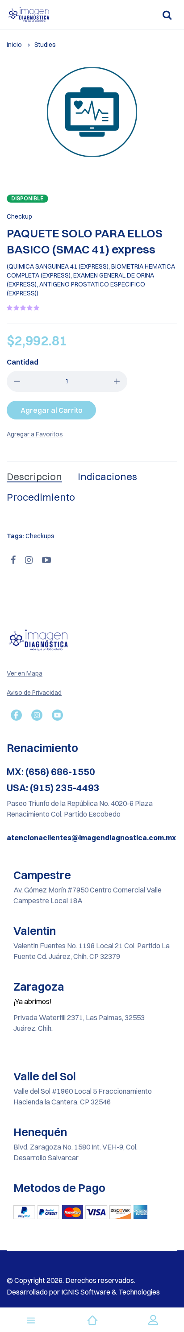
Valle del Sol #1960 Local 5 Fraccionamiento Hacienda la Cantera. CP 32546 (82, 1096)
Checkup (19, 216)
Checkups (39, 536)
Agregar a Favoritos (35, 434)
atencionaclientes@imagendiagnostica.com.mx (91, 837)
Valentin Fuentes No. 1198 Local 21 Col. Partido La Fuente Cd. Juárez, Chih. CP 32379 (91, 951)
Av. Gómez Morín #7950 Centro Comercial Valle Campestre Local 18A (87, 895)
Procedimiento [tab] (41, 497)
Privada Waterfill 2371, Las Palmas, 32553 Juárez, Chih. (79, 1023)
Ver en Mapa (24, 673)
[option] (92, 112)
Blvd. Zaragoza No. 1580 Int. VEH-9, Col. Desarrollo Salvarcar (75, 1152)
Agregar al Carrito (52, 410)
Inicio (14, 45)
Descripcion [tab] (34, 476)
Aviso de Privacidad (34, 693)
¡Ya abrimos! (32, 1001)
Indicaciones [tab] (107, 476)
